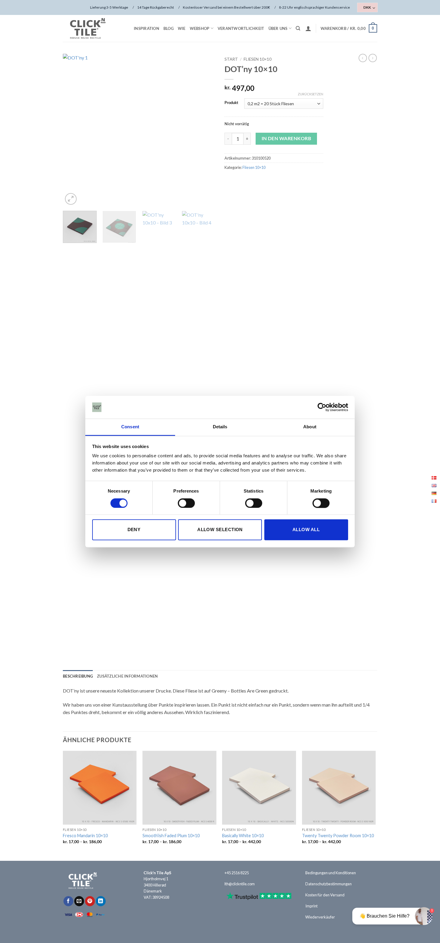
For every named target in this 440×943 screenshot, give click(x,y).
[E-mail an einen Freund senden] (79, 901)
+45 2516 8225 (236, 872)
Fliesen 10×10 (257, 59)
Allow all (306, 529)
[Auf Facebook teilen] (68, 901)
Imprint (311, 906)
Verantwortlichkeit (241, 28)
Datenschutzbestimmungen (328, 883)
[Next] (205, 130)
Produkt (231, 103)
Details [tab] (220, 427)
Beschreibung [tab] (78, 676)
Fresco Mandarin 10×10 (85, 835)
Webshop (200, 28)
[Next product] (363, 58)
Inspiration (146, 28)
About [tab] (309, 427)
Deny (134, 529)
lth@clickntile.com (239, 883)
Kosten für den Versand (325, 894)
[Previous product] (372, 58)
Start (231, 59)
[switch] (186, 503)
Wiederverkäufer (320, 917)
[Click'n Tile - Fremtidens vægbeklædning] (93, 28)
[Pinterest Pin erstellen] (90, 901)
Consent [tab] (130, 427)
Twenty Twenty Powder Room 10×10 (338, 835)
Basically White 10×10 (243, 835)
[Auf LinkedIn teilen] (101, 901)
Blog (168, 28)
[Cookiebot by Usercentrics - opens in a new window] (322, 407)
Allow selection (220, 529)
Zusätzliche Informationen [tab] (127, 676)
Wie (182, 28)
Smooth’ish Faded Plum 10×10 (171, 835)
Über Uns (278, 28)
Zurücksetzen (310, 94)
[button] (308, 28)
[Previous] (73, 130)
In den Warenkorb (286, 138)
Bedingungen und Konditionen (330, 872)
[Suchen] (298, 28)
